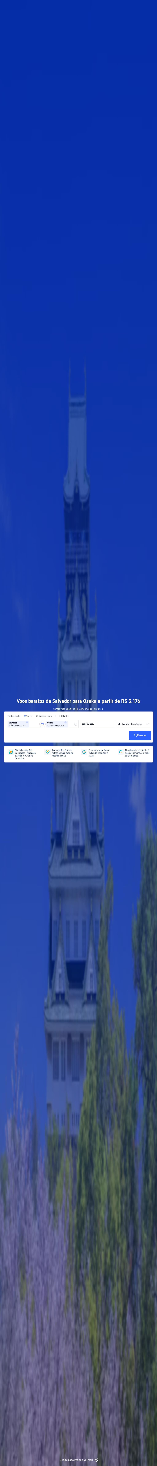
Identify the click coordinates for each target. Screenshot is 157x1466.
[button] (128, 5)
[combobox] (31, 724)
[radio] (13, 716)
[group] (24, 724)
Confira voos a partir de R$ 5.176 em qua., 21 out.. (77, 709)
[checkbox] (63, 716)
